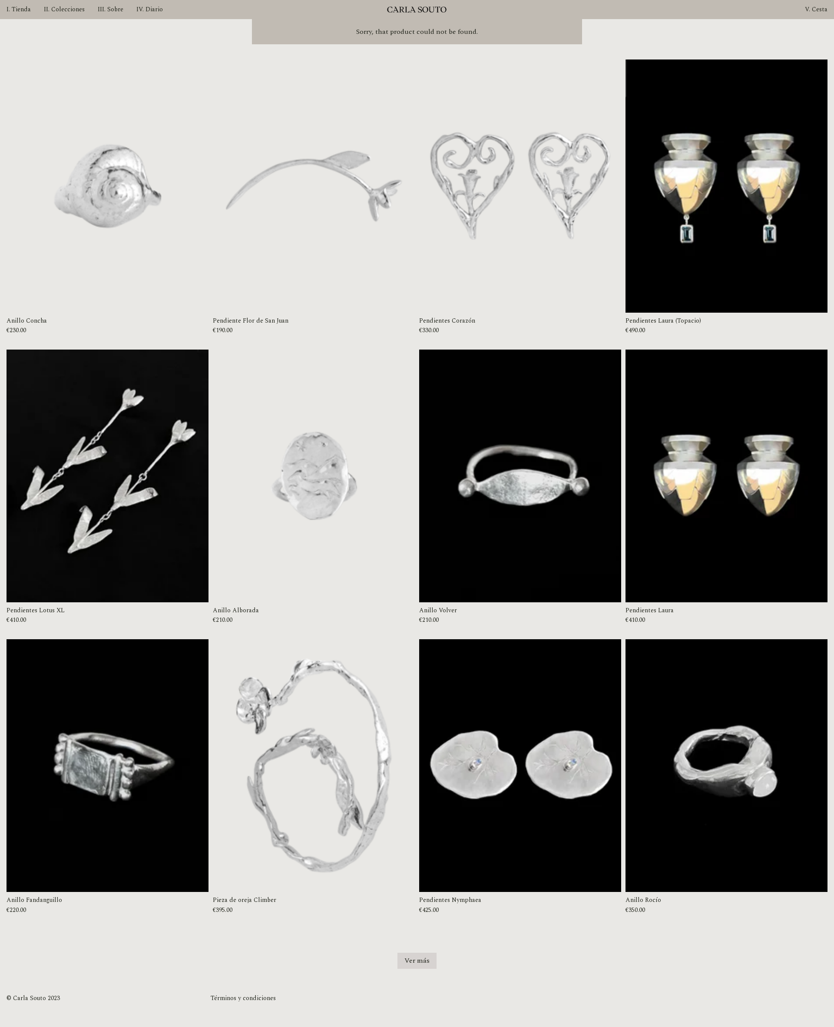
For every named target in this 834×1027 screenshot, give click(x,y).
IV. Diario (149, 9)
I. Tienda (19, 9)
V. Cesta (816, 9)
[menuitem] (18, 4)
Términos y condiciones (243, 998)
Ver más (417, 960)
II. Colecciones (64, 9)
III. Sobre (110, 9)
